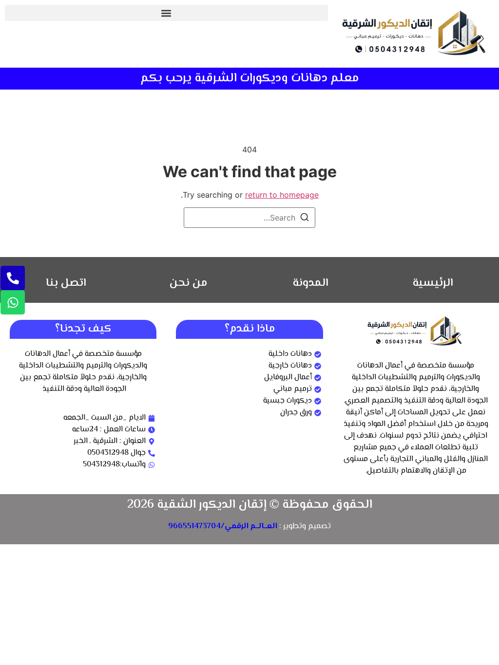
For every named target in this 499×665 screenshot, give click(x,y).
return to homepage (282, 195)
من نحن (188, 283)
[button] (166, 13)
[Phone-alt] (12, 278)
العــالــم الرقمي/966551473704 (222, 526)
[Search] (304, 218)
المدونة (310, 283)
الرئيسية (433, 283)
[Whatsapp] (12, 302)
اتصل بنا (66, 283)
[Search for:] (249, 217)
